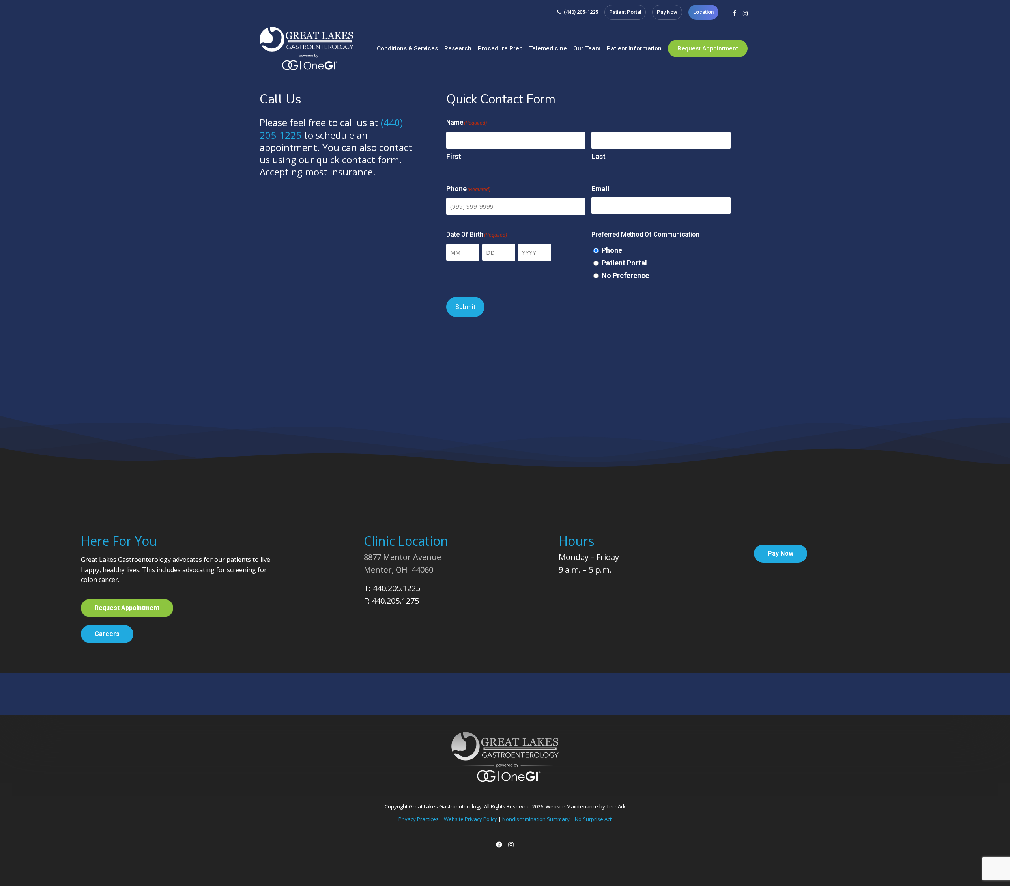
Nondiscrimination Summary (536, 819)
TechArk (616, 806)
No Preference (625, 275)
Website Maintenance (572, 806)
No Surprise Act (593, 819)
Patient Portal (624, 263)
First (453, 156)
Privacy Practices (418, 819)
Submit (465, 307)
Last (598, 156)
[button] (127, 608)
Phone (612, 250)
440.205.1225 (396, 588)
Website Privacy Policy (470, 819)
